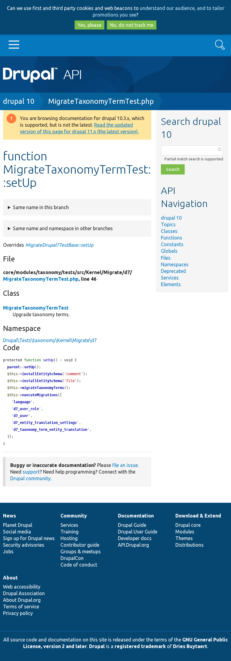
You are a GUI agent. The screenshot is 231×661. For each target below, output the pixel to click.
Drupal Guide (132, 525)
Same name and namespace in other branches (63, 228)
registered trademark (140, 646)
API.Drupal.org (133, 545)
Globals (169, 251)
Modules (184, 531)
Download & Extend (198, 515)
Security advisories (23, 545)
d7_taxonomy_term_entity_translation (50, 430)
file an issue (125, 465)
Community (73, 515)
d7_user (21, 416)
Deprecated (173, 271)
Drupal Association (24, 593)
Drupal (97, 646)
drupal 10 (19, 101)
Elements (171, 284)
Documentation (136, 515)
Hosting (69, 538)
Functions (171, 237)
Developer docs (135, 538)
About (10, 577)
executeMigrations (40, 395)
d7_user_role (26, 409)
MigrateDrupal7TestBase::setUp (59, 245)
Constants (172, 244)
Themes (184, 538)
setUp (29, 367)
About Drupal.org (22, 600)
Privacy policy (18, 613)
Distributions (189, 545)
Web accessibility (21, 586)
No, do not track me (131, 25)
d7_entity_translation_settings (45, 423)
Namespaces (175, 264)
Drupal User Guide (137, 531)
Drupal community (30, 478)
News (9, 515)
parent (13, 367)
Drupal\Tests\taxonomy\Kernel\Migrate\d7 (50, 340)
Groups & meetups (80, 551)
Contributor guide (79, 545)
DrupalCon (72, 558)
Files (166, 258)
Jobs (8, 551)
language (22, 402)
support (31, 471)
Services (170, 277)
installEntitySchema (42, 374)
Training (69, 531)
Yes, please (89, 25)
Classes (169, 231)
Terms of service (21, 606)
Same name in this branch (41, 207)
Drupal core (188, 525)
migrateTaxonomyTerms (43, 388)
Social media (17, 531)
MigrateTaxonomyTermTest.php (101, 101)
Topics (168, 224)
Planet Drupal (17, 525)
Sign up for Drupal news (29, 538)
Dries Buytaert (190, 646)
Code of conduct (78, 564)
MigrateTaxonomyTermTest (36, 307)
